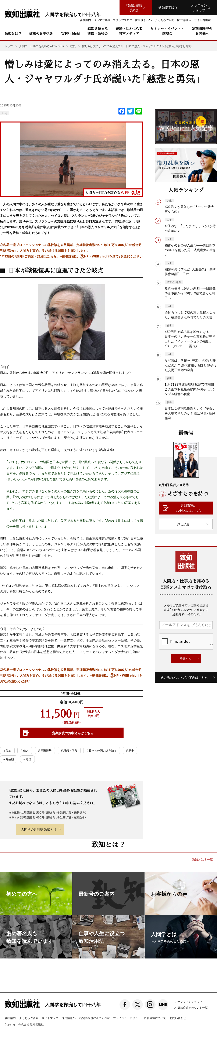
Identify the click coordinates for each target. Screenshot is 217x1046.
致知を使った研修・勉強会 (98, 31)
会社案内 (10, 1017)
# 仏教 (7, 750)
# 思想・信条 (69, 750)
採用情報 (67, 1018)
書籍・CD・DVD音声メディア (129, 31)
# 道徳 (27, 759)
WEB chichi (70, 33)
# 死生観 (8, 759)
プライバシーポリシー (127, 1017)
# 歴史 (130, 750)
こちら (51, 256)
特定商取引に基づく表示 (94, 1017)
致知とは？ (13, 33)
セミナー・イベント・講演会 (167, 31)
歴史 (4, 113)
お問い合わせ (178, 1017)
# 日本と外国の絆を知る (102, 750)
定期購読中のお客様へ (202, 31)
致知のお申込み (41, 33)
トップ (9, 46)
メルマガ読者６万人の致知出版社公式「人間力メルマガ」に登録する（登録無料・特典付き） (186, 609)
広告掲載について (155, 1017)
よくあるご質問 (28, 1017)
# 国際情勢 (44, 750)
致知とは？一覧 (202, 859)
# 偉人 (25, 750)
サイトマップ (50, 1017)
